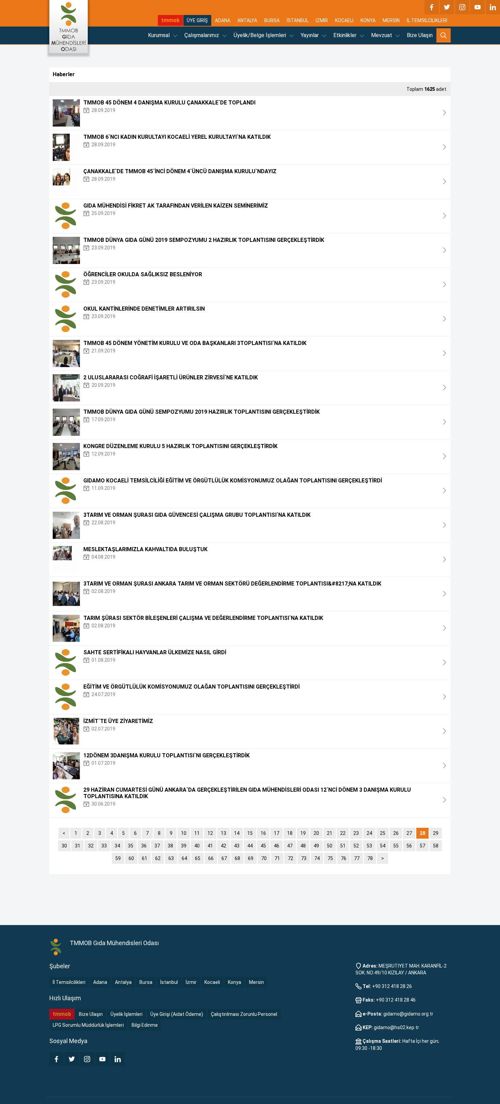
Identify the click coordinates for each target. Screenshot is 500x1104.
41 (210, 845)
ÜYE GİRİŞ (197, 20)
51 (343, 845)
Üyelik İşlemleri (127, 1014)
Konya (234, 982)
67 (224, 858)
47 (290, 845)
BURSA (272, 20)
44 (250, 845)
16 (263, 833)
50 (329, 845)
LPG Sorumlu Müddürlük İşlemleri (88, 1025)
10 (183, 833)
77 (357, 858)
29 (435, 833)
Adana (100, 982)
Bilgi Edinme (145, 1025)
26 (396, 833)
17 (276, 833)
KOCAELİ (344, 20)
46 (276, 845)
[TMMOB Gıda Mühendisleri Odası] (68, 26)
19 (303, 833)
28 (422, 833)
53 (369, 845)
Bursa (145, 982)
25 (382, 833)
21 (329, 833)
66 (211, 858)
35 (130, 845)
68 (237, 858)
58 (435, 845)
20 (316, 833)
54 (382, 845)
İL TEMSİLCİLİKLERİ (427, 20)
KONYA (368, 20)
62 (158, 858)
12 (210, 833)
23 (356, 833)
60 (131, 858)
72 (290, 858)
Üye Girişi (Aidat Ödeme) (176, 1014)
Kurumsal (159, 35)
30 (64, 845)
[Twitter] (447, 7)
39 (183, 845)
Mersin (256, 982)
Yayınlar (310, 35)
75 (330, 858)
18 (290, 833)
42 (223, 845)
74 (317, 858)
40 (197, 845)
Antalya (123, 982)
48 (303, 845)
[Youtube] (477, 7)
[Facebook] (431, 7)
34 (117, 845)
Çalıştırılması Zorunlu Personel (244, 1014)
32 (91, 845)
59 (118, 858)
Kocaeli (212, 982)
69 (250, 858)
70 (264, 858)
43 (236, 845)
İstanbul (169, 982)
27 (409, 833)
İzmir (191, 982)
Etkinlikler (345, 35)
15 (250, 833)
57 (422, 845)
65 (197, 858)
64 (184, 858)
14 (236, 833)
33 (104, 845)
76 (343, 858)
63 (171, 858)
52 (356, 845)
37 (157, 845)
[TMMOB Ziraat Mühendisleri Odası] (56, 947)
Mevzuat (382, 35)
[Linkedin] (493, 7)
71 (277, 858)
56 (409, 845)
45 (263, 845)
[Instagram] (462, 7)
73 (303, 858)
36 (144, 845)
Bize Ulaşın (420, 35)
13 (223, 833)
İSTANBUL (298, 20)
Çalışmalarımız (202, 35)
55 (396, 845)
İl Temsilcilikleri (69, 982)
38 (170, 845)
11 (197, 833)
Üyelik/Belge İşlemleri (260, 35)
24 (369, 833)
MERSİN (391, 20)
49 (316, 845)
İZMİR (322, 20)
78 (370, 858)
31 (77, 845)
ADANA (222, 20)
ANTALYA (247, 20)
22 (343, 833)
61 (144, 858)
